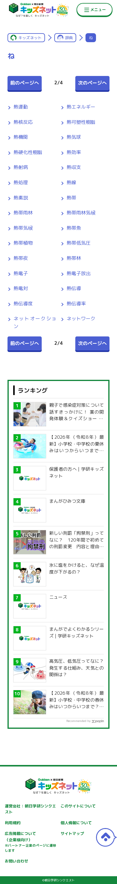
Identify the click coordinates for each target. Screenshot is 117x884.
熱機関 (21, 137)
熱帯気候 (23, 228)
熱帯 (71, 197)
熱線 (71, 182)
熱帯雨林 (23, 212)
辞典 (69, 37)
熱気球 (74, 137)
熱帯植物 (23, 243)
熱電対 (21, 288)
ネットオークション (35, 322)
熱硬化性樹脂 (28, 152)
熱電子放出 (79, 273)
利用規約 (12, 822)
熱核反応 (23, 122)
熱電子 (21, 273)
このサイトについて (78, 806)
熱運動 (21, 106)
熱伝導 (74, 288)
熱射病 (21, 167)
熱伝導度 (23, 303)
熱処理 (21, 182)
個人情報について (76, 822)
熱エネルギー (81, 106)
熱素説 (21, 197)
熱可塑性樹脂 (81, 122)
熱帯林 (74, 258)
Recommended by (78, 721)
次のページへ (92, 83)
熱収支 (74, 167)
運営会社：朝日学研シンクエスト (30, 809)
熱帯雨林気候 (81, 212)
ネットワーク (81, 318)
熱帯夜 (21, 258)
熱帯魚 (74, 228)
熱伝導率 (76, 303)
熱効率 (74, 152)
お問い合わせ (16, 861)
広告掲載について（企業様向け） (30, 842)
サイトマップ (72, 833)
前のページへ (24, 83)
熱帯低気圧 (79, 243)
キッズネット (30, 37)
